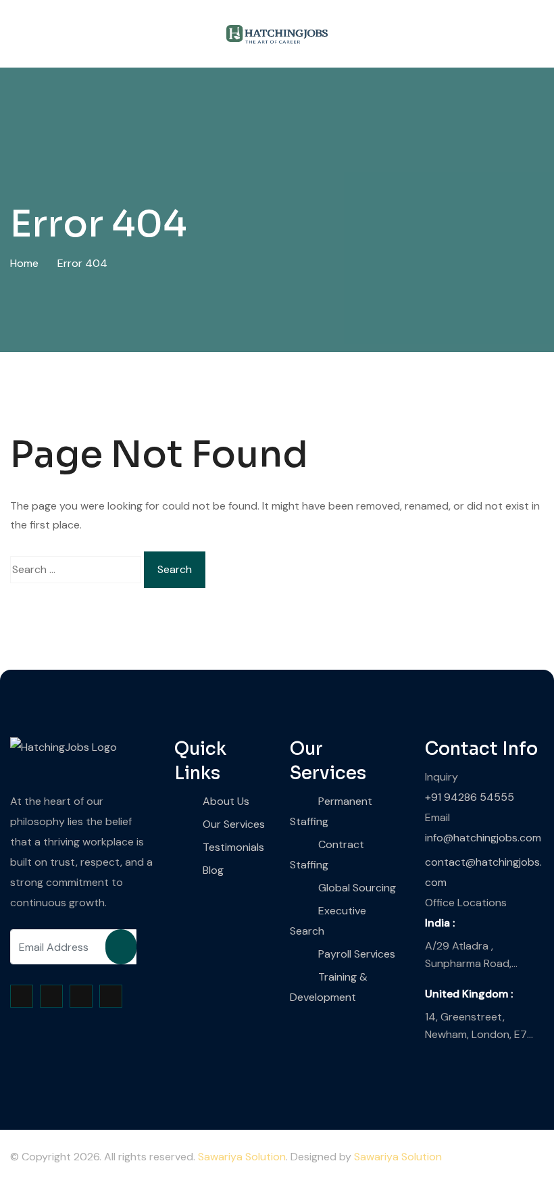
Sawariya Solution (242, 1157)
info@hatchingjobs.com (483, 838)
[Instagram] (81, 996)
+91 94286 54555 (469, 797)
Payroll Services (356, 954)
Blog (213, 870)
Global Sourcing (357, 888)
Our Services (234, 824)
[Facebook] (21, 996)
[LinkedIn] (110, 996)
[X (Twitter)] (51, 996)
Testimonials (233, 847)
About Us (226, 801)
